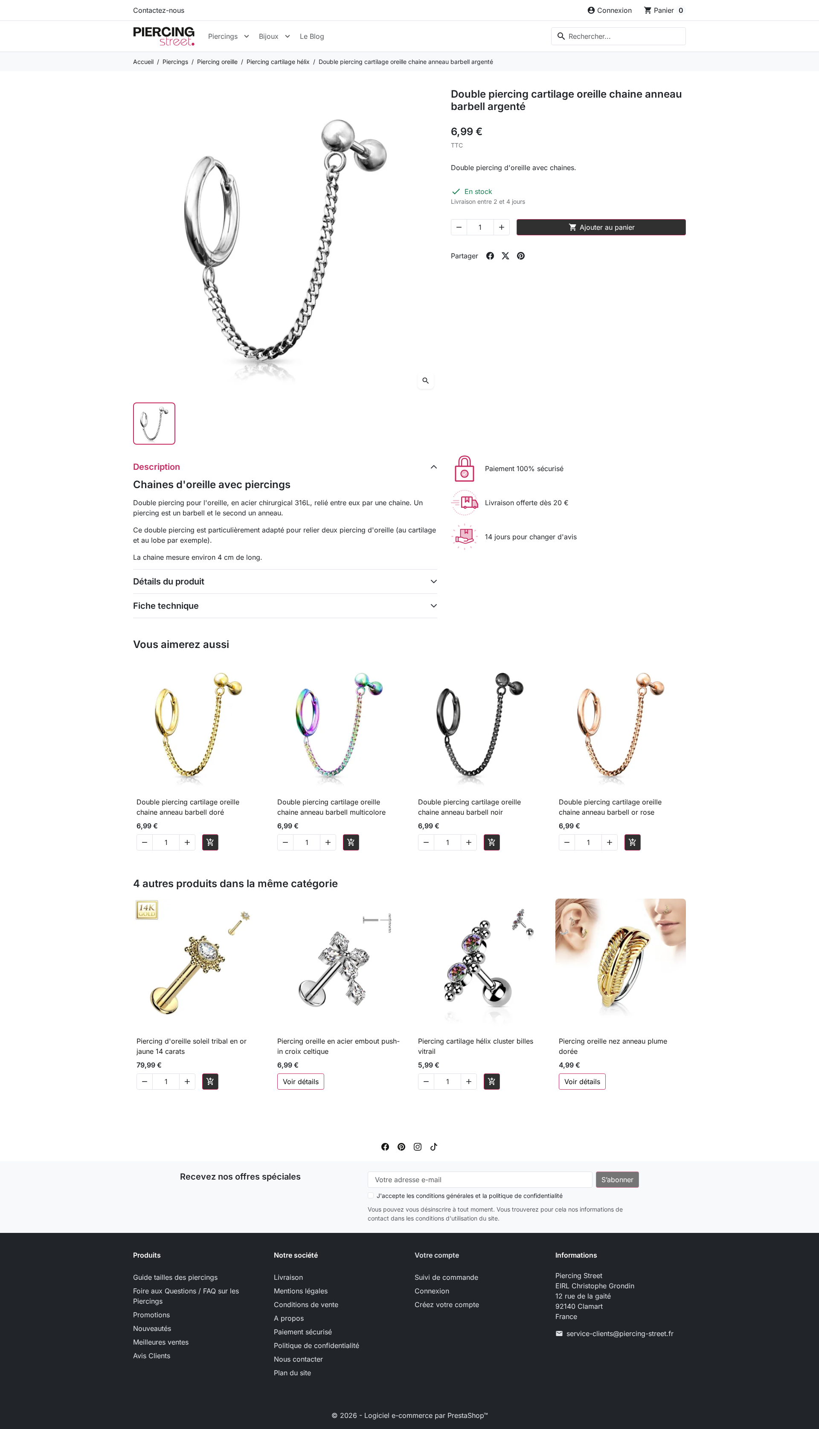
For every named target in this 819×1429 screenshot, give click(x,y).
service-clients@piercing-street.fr (620, 1333)
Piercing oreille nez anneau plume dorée (613, 1046)
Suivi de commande (446, 1277)
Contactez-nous (158, 10)
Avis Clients (151, 1355)
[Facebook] (385, 1146)
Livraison (288, 1277)
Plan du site (292, 1372)
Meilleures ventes (161, 1342)
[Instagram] (417, 1146)
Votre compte (437, 1255)
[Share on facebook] (490, 256)
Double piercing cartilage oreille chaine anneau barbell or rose (610, 807)
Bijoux (269, 36)
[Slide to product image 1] (154, 423)
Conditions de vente (306, 1304)
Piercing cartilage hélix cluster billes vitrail (475, 1046)
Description (156, 467)
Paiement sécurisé (303, 1332)
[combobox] (618, 36)
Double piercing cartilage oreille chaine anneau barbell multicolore (331, 807)
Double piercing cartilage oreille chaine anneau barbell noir (469, 807)
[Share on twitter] (505, 256)
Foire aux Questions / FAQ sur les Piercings (186, 1296)
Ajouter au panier (602, 227)
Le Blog (312, 36)
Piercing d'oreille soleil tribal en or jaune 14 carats (191, 1046)
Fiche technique (166, 606)
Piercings (223, 36)
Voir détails (301, 1081)
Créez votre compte (447, 1304)
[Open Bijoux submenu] (287, 36)
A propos (289, 1318)
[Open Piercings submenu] (246, 36)
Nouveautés (152, 1328)
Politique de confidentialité (316, 1345)
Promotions (151, 1314)
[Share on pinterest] (521, 256)
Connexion (432, 1291)
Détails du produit (168, 581)
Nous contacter (298, 1359)
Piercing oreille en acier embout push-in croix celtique (338, 1046)
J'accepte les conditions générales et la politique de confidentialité (470, 1195)
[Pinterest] (401, 1146)
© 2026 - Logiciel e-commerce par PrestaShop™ (409, 1415)
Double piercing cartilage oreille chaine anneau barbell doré (187, 807)
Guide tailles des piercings (175, 1277)
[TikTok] (434, 1146)
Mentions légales (301, 1291)
